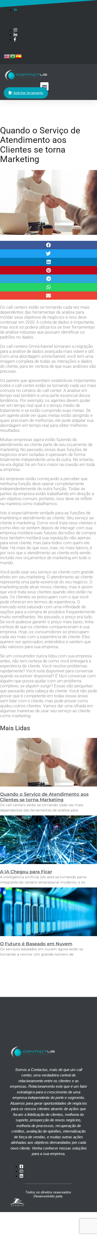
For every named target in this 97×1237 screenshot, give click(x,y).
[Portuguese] (13, 58)
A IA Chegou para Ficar (26, 872)
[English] (7, 58)
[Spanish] (19, 58)
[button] (44, 86)
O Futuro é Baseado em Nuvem (36, 944)
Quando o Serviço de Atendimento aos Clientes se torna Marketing (44, 797)
